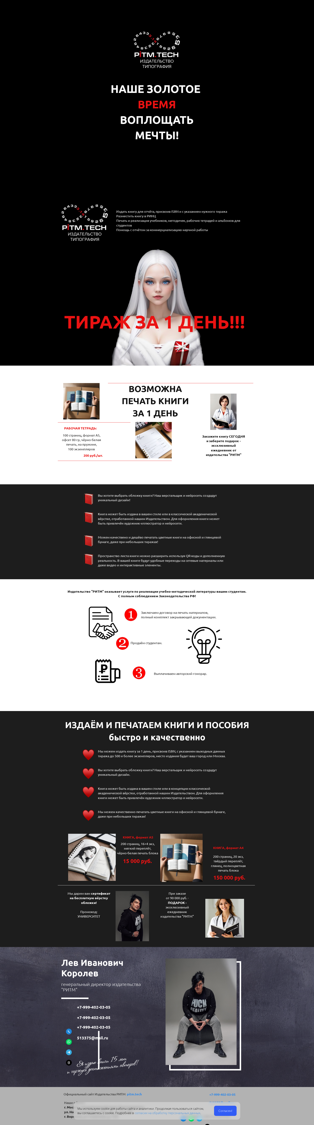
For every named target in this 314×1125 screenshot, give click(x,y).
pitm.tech (134, 1094)
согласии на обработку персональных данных (167, 1113)
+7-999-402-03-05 (94, 1007)
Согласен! (225, 1111)
